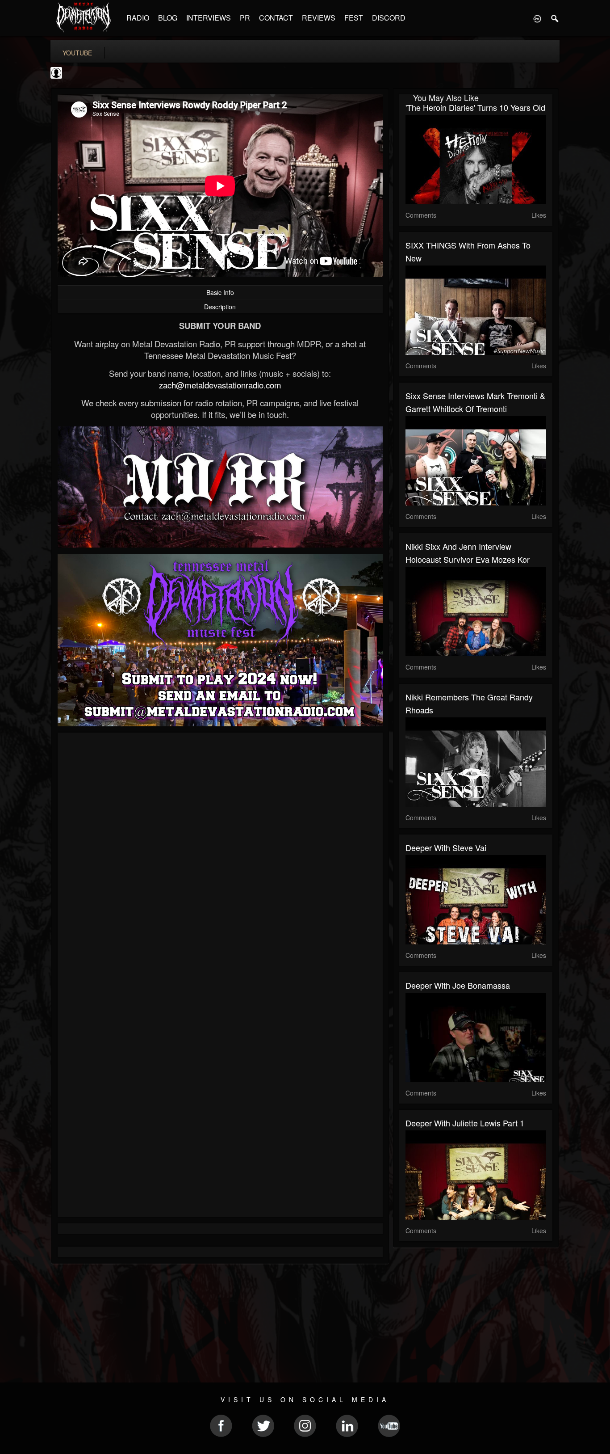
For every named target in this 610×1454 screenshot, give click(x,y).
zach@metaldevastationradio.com (220, 385)
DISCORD (388, 18)
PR (245, 18)
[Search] (555, 17)
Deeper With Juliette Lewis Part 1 (464, 1123)
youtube (77, 52)
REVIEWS (318, 18)
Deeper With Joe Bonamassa (457, 985)
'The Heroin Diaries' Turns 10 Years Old (475, 107)
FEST (353, 18)
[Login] (537, 17)
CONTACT (276, 18)
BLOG (167, 18)
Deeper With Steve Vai (445, 847)
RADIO (137, 18)
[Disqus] (220, 858)
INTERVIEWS (208, 18)
